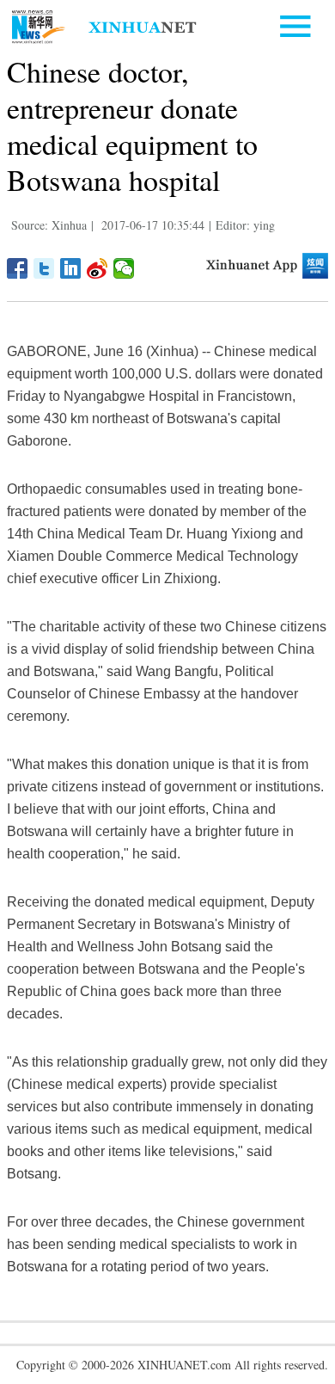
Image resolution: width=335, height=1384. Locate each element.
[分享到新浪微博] (97, 268)
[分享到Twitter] (44, 268)
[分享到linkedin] (71, 268)
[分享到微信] (124, 268)
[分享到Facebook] (17, 268)
